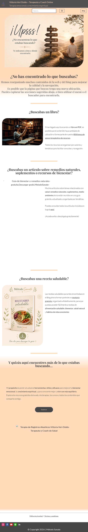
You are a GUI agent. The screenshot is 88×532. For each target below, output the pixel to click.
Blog (83, 11)
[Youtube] (11, 524)
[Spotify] (15, 524)
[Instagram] (3, 524)
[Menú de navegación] (61, 11)
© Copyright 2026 (36, 529)
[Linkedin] (19, 524)
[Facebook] (7, 524)
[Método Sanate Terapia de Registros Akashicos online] (4, 4)
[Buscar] (53, 11)
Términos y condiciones (51, 516)
